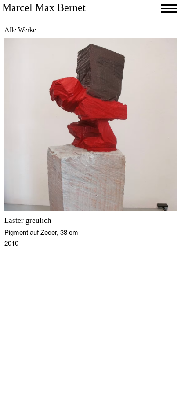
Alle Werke (20, 29)
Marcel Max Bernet (44, 7)
